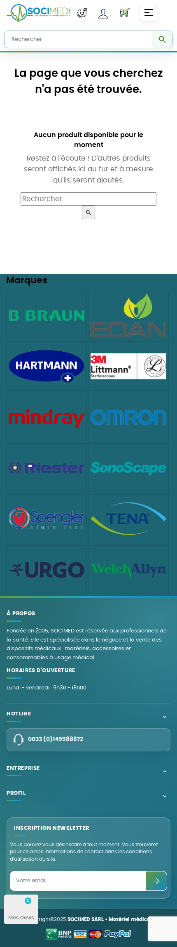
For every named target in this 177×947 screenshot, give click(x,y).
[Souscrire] (156, 880)
